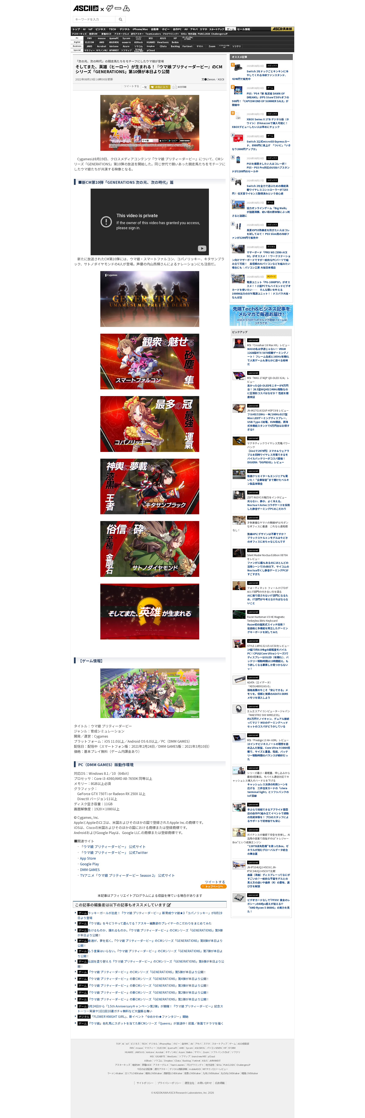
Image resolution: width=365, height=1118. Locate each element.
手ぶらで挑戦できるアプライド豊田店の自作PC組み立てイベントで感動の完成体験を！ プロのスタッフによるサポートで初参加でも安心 (268, 815)
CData (163, 46)
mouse (102, 38)
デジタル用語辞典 (178, 1069)
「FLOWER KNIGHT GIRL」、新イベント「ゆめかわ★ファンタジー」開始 (139, 1016)
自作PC (177, 28)
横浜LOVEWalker (153, 1073)
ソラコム (138, 46)
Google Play (89, 863)
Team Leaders (177, 1064)
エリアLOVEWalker (134, 1073)
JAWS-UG (139, 1052)
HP (175, 38)
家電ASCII (106, 33)
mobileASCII (194, 1069)
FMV (89, 38)
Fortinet (187, 46)
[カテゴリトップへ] (213, 886)
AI (84, 28)
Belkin (175, 42)
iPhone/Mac (140, 28)
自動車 (155, 28)
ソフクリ (236, 46)
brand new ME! (199, 1056)
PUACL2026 (204, 33)
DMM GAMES (90, 869)
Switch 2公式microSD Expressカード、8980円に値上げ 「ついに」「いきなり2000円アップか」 (261, 145)
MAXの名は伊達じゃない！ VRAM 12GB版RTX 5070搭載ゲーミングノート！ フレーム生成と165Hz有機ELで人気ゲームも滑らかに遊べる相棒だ (268, 356)
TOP (118, 1043)
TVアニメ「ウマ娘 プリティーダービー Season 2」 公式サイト (127, 875)
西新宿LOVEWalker (173, 1073)
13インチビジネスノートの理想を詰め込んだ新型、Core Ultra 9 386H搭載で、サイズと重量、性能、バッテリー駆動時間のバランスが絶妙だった (268, 751)
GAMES (116, 8)
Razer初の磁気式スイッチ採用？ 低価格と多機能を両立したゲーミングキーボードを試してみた (267, 628)
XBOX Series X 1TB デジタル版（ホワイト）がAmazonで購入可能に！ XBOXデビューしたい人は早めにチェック (260, 123)
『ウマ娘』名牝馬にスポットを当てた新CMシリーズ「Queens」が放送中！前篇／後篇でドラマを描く (156, 1023)
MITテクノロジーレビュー (215, 1069)
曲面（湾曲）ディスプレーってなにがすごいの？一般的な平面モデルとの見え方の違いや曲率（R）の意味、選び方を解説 (268, 880)
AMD (101, 42)
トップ (76, 28)
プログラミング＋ (195, 1064)
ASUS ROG (114, 42)
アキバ (194, 28)
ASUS (163, 38)
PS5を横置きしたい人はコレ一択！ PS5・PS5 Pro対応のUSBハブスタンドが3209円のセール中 (261, 167)
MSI (151, 38)
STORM (231, 1047)
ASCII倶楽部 (282, 29)
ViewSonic (163, 42)
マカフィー (89, 50)
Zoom (212, 46)
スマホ (203, 28)
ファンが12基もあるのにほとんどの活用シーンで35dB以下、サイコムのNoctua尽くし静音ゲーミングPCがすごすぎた (268, 568)
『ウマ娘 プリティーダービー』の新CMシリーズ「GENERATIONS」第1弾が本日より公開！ (148, 999)
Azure (126, 46)
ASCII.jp (85, 8)
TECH (112, 28)
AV (186, 28)
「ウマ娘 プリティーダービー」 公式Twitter (114, 852)
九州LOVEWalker (211, 1073)
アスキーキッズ (79, 33)
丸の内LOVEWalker (230, 1073)
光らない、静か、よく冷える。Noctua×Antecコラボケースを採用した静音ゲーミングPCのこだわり (268, 504)
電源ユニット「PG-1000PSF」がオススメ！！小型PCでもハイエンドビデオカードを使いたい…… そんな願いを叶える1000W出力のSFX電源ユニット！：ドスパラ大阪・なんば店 (261, 289)
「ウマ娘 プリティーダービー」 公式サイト (113, 846)
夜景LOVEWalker (192, 1073)
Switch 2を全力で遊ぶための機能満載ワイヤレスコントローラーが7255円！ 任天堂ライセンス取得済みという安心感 (260, 189)
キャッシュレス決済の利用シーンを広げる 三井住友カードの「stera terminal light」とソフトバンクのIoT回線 (268, 789)
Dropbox (151, 46)
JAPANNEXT (114, 50)
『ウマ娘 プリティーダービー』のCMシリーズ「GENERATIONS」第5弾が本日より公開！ (147, 972)
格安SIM (93, 33)
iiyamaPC (114, 38)
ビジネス (100, 28)
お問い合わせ (204, 1083)
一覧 (144, 87)
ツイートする (131, 86)
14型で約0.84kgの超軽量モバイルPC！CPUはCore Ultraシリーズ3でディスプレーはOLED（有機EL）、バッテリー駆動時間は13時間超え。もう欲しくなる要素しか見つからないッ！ (268, 659)
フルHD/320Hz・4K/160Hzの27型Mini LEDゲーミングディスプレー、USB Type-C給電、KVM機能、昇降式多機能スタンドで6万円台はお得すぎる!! (268, 421)
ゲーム (230, 28)
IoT (91, 28)
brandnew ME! (138, 50)
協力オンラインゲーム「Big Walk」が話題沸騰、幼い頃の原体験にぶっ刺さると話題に (261, 211)
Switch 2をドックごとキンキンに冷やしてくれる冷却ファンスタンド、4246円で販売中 (260, 75)
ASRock (138, 42)
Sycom (126, 38)
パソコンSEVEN (139, 38)
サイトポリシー (145, 1083)
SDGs (184, 33)
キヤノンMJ (101, 50)
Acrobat (101, 46)
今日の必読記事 (145, 1069)
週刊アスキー (137, 33)
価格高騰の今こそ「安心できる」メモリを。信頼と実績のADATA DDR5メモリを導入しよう (267, 693)
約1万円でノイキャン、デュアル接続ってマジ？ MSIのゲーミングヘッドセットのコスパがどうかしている (268, 722)
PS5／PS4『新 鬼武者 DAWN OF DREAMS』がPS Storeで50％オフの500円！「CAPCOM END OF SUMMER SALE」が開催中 (260, 99)
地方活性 (192, 33)
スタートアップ (216, 28)
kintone (113, 46)
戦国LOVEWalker (249, 1073)
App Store (88, 858)
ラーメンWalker (115, 1073)
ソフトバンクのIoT (224, 46)
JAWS (89, 46)
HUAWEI (151, 42)
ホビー (166, 28)
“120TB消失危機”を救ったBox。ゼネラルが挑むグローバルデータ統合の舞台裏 (268, 849)
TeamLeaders (153, 33)
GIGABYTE (126, 42)
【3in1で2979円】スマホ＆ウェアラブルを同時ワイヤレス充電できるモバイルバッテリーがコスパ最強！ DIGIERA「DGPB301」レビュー (268, 456)
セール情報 (243, 28)
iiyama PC (173, 1047)
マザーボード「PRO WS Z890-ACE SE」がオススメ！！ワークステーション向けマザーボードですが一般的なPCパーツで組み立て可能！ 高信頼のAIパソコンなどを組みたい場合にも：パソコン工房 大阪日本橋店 (261, 259)
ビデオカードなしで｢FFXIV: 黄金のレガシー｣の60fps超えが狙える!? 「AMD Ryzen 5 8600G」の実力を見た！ (268, 905)
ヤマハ (200, 46)
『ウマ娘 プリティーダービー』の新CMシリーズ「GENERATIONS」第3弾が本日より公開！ (148, 985)
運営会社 (189, 1083)
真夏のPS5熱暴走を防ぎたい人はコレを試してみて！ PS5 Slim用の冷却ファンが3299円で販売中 (261, 233)
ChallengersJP (219, 33)
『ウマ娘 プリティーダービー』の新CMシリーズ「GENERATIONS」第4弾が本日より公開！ (148, 979)
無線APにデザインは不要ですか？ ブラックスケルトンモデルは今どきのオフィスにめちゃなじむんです (268, 537)
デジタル (125, 28)
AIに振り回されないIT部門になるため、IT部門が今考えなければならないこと (267, 599)
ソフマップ (126, 50)
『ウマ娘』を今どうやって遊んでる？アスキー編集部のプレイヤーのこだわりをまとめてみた (150, 923)
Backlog (175, 46)
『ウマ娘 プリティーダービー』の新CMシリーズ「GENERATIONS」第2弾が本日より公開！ (148, 992)
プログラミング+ (170, 33)
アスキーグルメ (121, 33)
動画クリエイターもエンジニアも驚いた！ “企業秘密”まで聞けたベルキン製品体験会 (268, 479)
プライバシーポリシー (169, 1083)
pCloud (151, 50)
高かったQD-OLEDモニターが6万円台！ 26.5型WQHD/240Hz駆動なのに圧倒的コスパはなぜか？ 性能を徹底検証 (268, 391)
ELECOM (89, 42)
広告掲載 (220, 1083)
